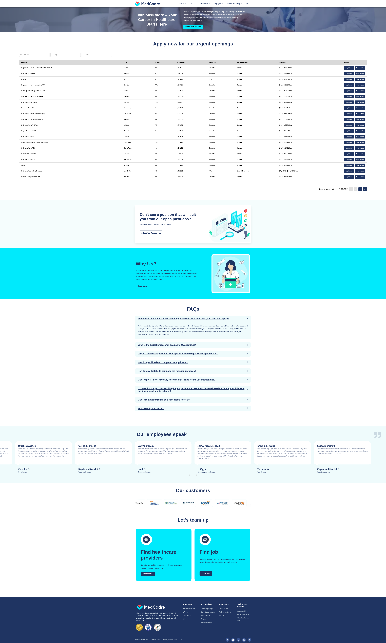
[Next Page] (360, 189)
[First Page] (351, 189)
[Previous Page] (355, 189)
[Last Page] (365, 189)
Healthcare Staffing (233, 4)
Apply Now (349, 68)
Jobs (191, 4)
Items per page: (324, 189)
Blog (247, 4)
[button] (193, 318)
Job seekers (206, 604)
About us (187, 604)
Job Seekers (204, 4)
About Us (181, 4)
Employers (217, 4)
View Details (360, 68)
